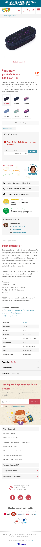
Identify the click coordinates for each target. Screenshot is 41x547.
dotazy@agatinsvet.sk (19, 232)
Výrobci (6, 316)
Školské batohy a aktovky (12, 310)
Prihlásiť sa (34, 402)
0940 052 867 (17, 229)
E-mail (6, 150)
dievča (6, 170)
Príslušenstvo (7, 368)
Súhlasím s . (14, 406)
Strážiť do (16, 150)
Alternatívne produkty (10, 373)
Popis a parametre (9, 241)
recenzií (13, 204)
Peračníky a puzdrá (10, 16)
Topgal (15, 316)
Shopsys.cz (31, 540)
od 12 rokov (8, 175)
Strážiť (32, 151)
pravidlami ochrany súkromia (17, 406)
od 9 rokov (15, 170)
